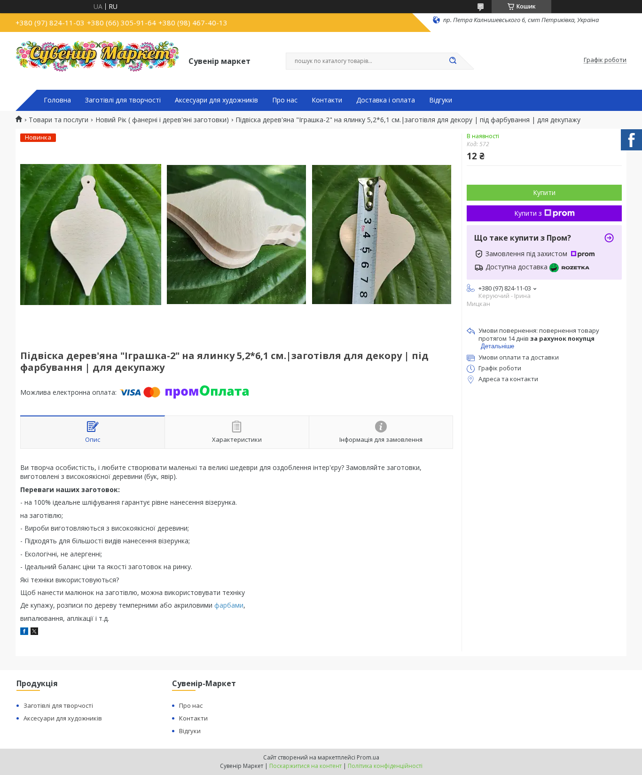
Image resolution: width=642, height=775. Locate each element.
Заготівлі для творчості (123, 100)
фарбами (228, 605)
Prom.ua (368, 757)
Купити (544, 192)
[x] (34, 632)
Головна (57, 100)
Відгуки (440, 100)
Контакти (327, 100)
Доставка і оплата (385, 100)
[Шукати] (452, 61)
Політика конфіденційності (385, 766)
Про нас (285, 100)
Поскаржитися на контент (305, 766)
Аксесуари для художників (216, 100)
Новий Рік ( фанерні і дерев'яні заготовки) (162, 120)
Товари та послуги (58, 120)
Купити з (528, 213)
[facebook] (24, 632)
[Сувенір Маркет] (98, 60)
